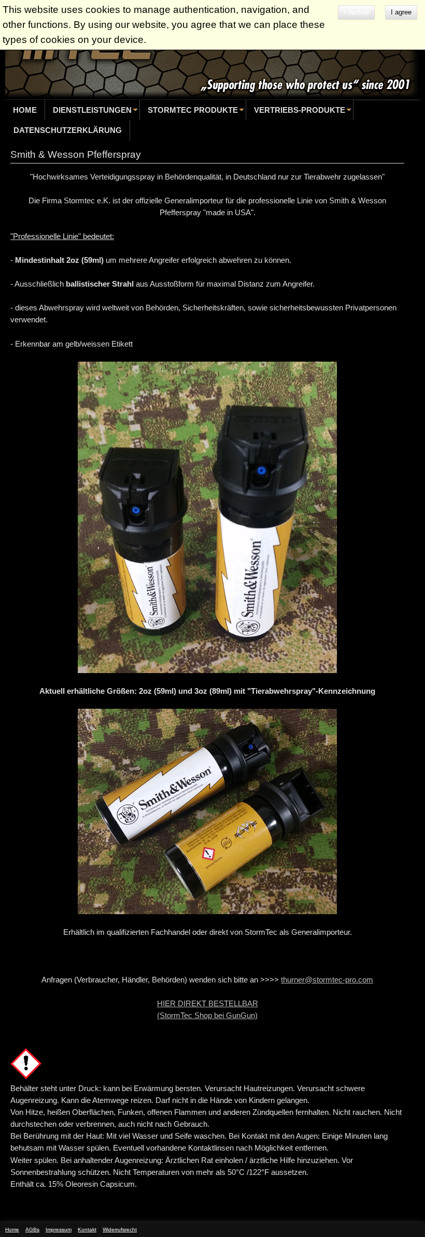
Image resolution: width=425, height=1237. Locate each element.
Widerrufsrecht (120, 1229)
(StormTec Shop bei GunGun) (207, 1015)
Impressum (59, 1229)
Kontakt (87, 1229)
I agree (401, 12)
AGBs (32, 1229)
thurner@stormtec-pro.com (327, 979)
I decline (356, 12)
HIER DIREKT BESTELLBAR (207, 1003)
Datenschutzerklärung (67, 130)
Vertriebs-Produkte (299, 110)
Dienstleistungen (92, 110)
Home (25, 110)
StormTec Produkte (193, 110)
